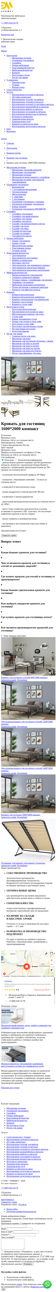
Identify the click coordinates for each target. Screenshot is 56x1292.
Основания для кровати (23, 60)
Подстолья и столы (21, 75)
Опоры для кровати (21, 241)
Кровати (16, 72)
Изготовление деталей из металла (27, 102)
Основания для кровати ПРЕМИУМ (29, 209)
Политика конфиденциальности (21, 1211)
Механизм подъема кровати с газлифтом (31, 177)
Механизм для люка (21, 338)
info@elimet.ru (7, 1199)
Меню (4, 51)
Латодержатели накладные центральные (30, 270)
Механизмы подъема (21, 58)
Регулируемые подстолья (23, 329)
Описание (9, 460)
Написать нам (7, 34)
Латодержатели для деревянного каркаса (31, 265)
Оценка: (5, 1234)
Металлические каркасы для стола (28, 314)
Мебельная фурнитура (22, 70)
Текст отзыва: (8, 1237)
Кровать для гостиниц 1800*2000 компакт (20, 815)
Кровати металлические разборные (28, 297)
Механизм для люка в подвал (25, 346)
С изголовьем (18, 199)
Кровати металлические (23, 294)
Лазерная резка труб (21, 121)
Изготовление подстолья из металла (28, 126)
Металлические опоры (22, 246)
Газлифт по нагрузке (21, 231)
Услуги (10, 92)
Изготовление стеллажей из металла (29, 112)
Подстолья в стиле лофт (23, 324)
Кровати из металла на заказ (25, 124)
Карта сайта (12, 1209)
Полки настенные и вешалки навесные (30, 287)
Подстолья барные (20, 331)
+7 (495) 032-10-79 (9, 23)
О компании (12, 80)
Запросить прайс (9, 536)
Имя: (4, 1229)
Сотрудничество (14, 90)
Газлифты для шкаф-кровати (25, 216)
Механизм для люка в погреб (25, 343)
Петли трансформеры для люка (26, 353)
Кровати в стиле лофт (22, 304)
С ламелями (17, 197)
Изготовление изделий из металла (28, 94)
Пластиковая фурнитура (23, 68)
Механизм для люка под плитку (27, 351)
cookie (19, 1284)
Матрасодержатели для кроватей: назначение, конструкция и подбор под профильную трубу (22, 1065)
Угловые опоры (19, 250)
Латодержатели (19, 255)
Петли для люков (20, 77)
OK (3, 1289)
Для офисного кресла (22, 236)
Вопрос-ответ (18, 87)
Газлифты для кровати (22, 214)
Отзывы (15, 85)
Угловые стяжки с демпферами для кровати (32, 280)
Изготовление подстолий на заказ (27, 312)
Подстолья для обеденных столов (27, 326)
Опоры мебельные (20, 65)
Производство (18, 82)
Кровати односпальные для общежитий (30, 299)
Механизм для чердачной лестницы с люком (32, 341)
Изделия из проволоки (22, 116)
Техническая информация (30, 460)
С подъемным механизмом (24, 189)
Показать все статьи (10, 1087)
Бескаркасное (18, 187)
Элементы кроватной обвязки (26, 277)
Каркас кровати (19, 206)
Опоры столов (18, 243)
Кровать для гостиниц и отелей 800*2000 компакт (24, 677)
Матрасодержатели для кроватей (27, 275)
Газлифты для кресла (21, 221)
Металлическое (19, 194)
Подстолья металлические (24, 309)
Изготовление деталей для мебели (28, 99)
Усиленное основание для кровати (28, 204)
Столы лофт (17, 316)
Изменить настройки (40, 1287)
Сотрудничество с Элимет (19, 1137)
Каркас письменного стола (24, 319)
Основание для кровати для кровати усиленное (23, 863)
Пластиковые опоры (21, 248)
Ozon (3, 46)
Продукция (12, 55)
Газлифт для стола (20, 226)
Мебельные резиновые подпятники (28, 285)
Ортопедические (19, 192)
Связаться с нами (9, 1202)
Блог (9, 129)
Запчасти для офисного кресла (26, 290)
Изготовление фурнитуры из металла (29, 114)
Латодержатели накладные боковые (28, 268)
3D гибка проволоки (21, 97)
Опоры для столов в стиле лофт (26, 321)
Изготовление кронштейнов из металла (30, 107)
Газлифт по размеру (21, 233)
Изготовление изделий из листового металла (33, 104)
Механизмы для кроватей (24, 172)
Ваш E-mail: (7, 1232)
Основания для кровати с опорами (28, 202)
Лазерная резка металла (23, 119)
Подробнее (22, 680)
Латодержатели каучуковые (25, 258)
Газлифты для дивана (22, 219)
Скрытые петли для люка (23, 336)
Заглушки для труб (20, 263)
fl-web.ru (23, 1204)
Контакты (11, 131)
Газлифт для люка (20, 228)
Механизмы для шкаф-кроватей (26, 170)
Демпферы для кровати (23, 282)
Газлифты (16, 63)
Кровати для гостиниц (22, 302)
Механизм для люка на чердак (26, 348)
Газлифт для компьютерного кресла (28, 224)
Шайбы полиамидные (22, 260)
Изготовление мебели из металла (27, 109)
